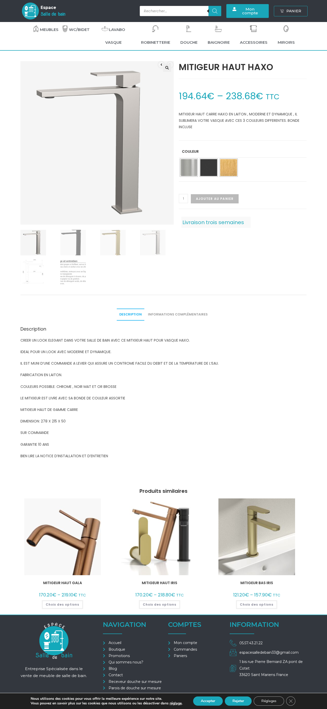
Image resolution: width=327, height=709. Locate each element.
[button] (167, 68)
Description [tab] (130, 314)
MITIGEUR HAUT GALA (62, 582)
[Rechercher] (214, 11)
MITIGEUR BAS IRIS (256, 582)
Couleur (190, 151)
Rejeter (238, 701)
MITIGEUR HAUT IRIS (159, 582)
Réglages (268, 701)
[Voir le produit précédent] (161, 64)
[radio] (189, 168)
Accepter (208, 701)
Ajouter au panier (214, 199)
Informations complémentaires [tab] (178, 314)
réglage (176, 703)
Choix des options (62, 604)
